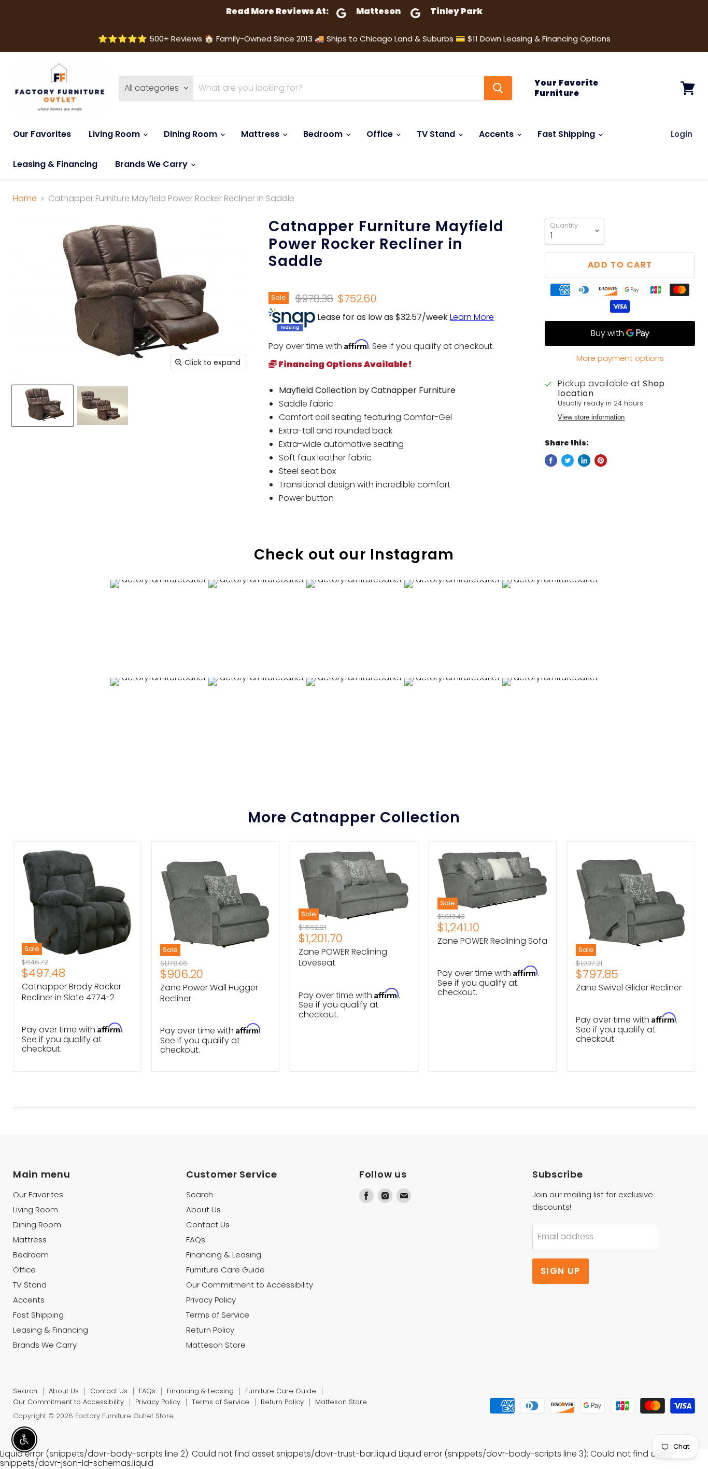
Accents (497, 134)
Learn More (472, 317)
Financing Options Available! (344, 364)
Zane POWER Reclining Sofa (492, 941)
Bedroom (324, 134)
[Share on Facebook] (551, 460)
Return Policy (210, 1329)
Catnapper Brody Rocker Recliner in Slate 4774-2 (71, 992)
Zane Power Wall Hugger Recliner (209, 993)
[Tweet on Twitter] (567, 460)
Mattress (261, 134)
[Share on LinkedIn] (584, 460)
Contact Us (208, 1224)
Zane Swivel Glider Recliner (629, 988)
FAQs (195, 1239)
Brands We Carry (152, 164)
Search (199, 1194)
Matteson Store (216, 1344)
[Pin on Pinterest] (600, 460)
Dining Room (191, 134)
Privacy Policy (211, 1299)
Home (25, 198)
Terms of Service (217, 1314)
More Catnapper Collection (354, 817)
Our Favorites (42, 134)
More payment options (620, 358)
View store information (591, 417)
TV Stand (437, 134)
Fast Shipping (567, 134)
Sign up (560, 1271)
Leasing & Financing (55, 164)
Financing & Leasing (223, 1254)
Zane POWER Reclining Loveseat (343, 957)
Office (380, 134)
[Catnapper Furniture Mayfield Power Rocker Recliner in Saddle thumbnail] (42, 405)
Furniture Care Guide (225, 1269)
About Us (203, 1209)
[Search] (498, 88)
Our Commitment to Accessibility (249, 1284)
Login (681, 134)
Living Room (115, 134)
